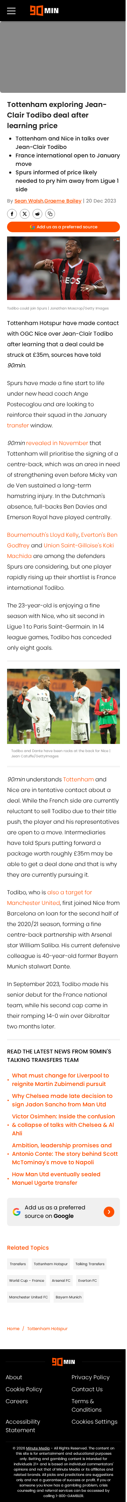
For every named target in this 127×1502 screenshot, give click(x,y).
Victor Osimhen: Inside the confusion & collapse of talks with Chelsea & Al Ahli (63, 1124)
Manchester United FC (28, 1297)
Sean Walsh (28, 200)
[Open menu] (11, 10)
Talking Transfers (89, 1264)
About (14, 1377)
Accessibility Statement (23, 1426)
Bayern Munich (68, 1297)
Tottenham (78, 779)
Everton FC (87, 1280)
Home (13, 1329)
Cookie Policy (24, 1389)
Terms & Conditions (87, 1405)
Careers (17, 1401)
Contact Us (87, 1389)
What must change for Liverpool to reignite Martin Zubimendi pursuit (60, 1079)
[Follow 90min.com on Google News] (109, 1212)
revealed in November (58, 443)
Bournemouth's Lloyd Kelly (43, 535)
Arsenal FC (61, 1280)
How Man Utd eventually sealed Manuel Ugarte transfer (56, 1178)
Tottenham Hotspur (51, 1264)
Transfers (18, 1264)
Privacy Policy (91, 1377)
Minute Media (38, 1448)
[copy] (50, 214)
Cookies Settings (94, 1422)
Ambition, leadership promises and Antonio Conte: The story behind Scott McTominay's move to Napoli (65, 1153)
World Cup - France (26, 1280)
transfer (18, 425)
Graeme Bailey (62, 200)
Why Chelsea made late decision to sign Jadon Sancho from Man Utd (62, 1100)
